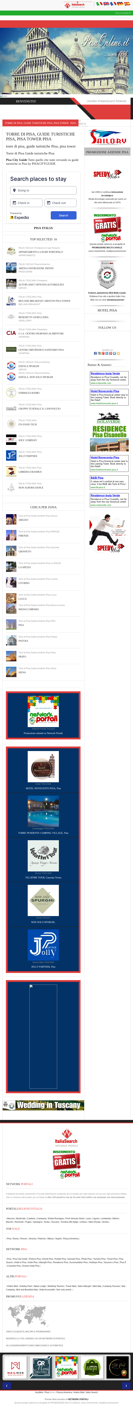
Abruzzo (11, 1218)
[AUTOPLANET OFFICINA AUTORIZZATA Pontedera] (11, 284)
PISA (21, 625)
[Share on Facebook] (95, 353)
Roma (16, 1238)
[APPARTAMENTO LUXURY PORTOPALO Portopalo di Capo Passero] (11, 251)
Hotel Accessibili (47, 1289)
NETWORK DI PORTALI (53, 1338)
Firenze (23, 1238)
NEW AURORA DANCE (31, 487)
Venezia (32, 1238)
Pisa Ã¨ (123, 1262)
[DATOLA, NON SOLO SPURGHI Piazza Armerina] (11, 376)
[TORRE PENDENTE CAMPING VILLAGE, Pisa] (43, 811)
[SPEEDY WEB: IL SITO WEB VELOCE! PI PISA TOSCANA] (118, 1367)
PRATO (22, 656)
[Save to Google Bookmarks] (99, 353)
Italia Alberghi (84, 1286)
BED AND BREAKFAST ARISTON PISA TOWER (44, 301)
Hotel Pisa (33, 1262)
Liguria (96, 1218)
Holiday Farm (26, 1286)
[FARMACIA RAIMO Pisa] (11, 392)
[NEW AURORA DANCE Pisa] (11, 487)
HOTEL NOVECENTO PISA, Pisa (43, 788)
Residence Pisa (60, 1262)
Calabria (31, 1218)
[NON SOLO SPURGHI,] (43, 900)
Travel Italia (71, 1286)
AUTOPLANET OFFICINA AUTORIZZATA (41, 284)
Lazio (88, 1218)
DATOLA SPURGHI (29, 366)
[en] (106, 4)
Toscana (55, 1222)
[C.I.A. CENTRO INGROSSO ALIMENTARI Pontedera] (11, 333)
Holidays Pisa (95, 1262)
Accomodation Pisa (78, 1262)
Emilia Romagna (56, 1218)
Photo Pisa (86, 1259)
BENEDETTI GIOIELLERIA (33, 317)
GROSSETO (25, 551)
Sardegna (37, 1222)
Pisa (9, 1238)
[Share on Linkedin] (106, 353)
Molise (116, 1218)
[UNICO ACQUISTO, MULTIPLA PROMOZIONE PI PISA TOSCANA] (41, 1367)
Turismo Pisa (99, 1259)
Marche (9, 1222)
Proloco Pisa (35, 1259)
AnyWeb (39, 1392)
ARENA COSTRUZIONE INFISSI (36, 268)
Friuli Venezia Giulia (74, 1218)
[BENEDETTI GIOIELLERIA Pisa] (11, 316)
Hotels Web (12, 1286)
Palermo (42, 1238)
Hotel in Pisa (20, 1262)
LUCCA (23, 599)
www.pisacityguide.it (55, 101)
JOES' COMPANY (28, 440)
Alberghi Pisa (45, 1262)
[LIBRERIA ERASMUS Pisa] (11, 471)
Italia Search (123, 13)
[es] (127, 4)
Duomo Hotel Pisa (30, 1266)
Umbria (83, 1222)
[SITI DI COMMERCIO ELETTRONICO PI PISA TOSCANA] (66, 1367)
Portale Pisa (60, 1259)
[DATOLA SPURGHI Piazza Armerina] (11, 365)
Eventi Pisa (47, 1259)
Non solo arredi (63, 1289)
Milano (50, 1238)
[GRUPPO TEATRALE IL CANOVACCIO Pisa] (11, 408)
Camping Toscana (111, 1286)
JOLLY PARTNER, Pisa (43, 967)
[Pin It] (110, 353)
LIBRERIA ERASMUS (30, 472)
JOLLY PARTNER (28, 456)
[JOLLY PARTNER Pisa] (11, 455)
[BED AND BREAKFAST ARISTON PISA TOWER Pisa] (11, 300)
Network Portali (121, 18)
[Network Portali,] (43, 711)
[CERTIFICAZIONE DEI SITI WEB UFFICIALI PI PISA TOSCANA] (92, 1367)
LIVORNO (24, 583)
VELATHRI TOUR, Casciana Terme (43, 877)
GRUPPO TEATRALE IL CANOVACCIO (39, 408)
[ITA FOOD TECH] (11, 424)
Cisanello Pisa (14, 1266)
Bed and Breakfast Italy (27, 1289)
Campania (42, 1218)
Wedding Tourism (56, 1286)
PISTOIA (23, 641)
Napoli (58, 1238)
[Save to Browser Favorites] (118, 353)
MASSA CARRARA (29, 609)
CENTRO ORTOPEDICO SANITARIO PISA (41, 350)
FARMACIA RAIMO (29, 393)
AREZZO (23, 520)
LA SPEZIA (25, 567)
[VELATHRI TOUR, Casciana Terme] (43, 855)
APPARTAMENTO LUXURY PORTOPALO (41, 252)
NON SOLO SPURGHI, (43, 922)
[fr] (113, 4)
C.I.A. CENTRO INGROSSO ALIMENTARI (41, 333)
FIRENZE (24, 535)
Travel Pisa (112, 1259)
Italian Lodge (40, 1286)
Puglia (28, 1222)
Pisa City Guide (20, 1259)
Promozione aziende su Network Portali (43, 733)
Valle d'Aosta (94, 1222)
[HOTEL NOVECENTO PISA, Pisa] (43, 766)
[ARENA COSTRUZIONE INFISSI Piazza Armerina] (11, 267)
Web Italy (97, 1286)
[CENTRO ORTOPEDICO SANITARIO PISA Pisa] (11, 349)
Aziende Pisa (73, 1259)
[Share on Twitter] (114, 353)
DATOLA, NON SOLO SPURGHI (36, 377)
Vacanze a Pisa (111, 1262)
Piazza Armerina (71, 1238)
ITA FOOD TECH (28, 424)
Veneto (105, 1222)
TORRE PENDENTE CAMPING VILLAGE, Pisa (43, 833)
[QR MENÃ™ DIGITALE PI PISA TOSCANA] (15, 1367)
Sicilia (47, 1222)
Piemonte (19, 1222)
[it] (99, 4)
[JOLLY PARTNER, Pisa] (43, 945)
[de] (120, 4)
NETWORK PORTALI (78, 1399)
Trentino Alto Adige (69, 1222)
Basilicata (20, 1218)
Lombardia (106, 1218)
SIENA (22, 672)
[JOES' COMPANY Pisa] (11, 439)
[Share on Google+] (103, 353)
